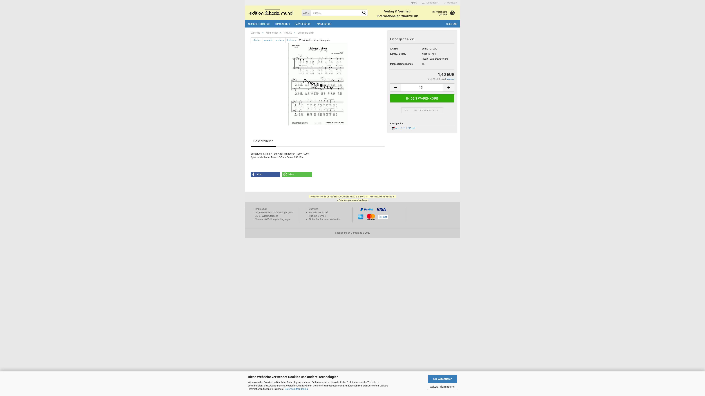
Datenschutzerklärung (296, 389)
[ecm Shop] (272, 13)
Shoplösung (341, 232)
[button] (265, 174)
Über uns (451, 24)
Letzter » (291, 40)
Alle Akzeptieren (442, 378)
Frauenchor (282, 24)
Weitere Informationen (442, 386)
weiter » (280, 40)
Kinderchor (324, 24)
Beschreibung (263, 141)
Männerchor (303, 24)
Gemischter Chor (259, 24)
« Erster (256, 40)
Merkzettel (451, 2)
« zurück (268, 40)
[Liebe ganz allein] (317, 84)
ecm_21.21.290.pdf (405, 128)
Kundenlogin (431, 2)
